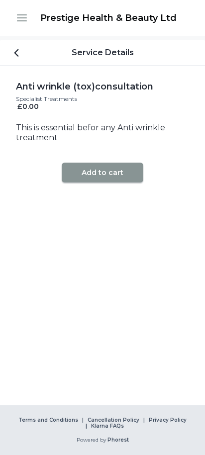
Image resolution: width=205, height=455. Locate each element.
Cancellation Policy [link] (113, 420)
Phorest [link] (118, 440)
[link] (108, 17)
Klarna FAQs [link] (107, 426)
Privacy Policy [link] (168, 420)
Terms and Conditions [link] (48, 420)
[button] (22, 17)
